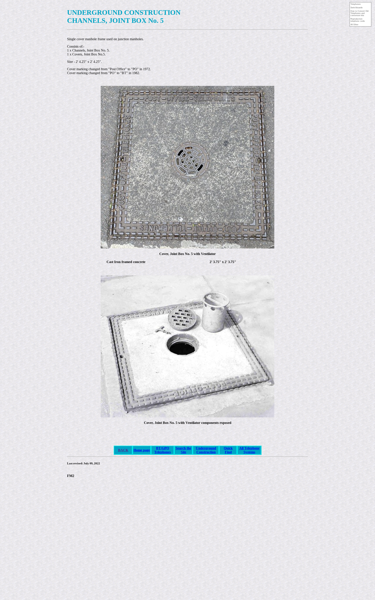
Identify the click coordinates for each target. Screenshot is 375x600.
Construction (206, 452)
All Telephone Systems (249, 450)
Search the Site (183, 450)
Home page (141, 450)
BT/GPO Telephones (162, 450)
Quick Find (228, 450)
